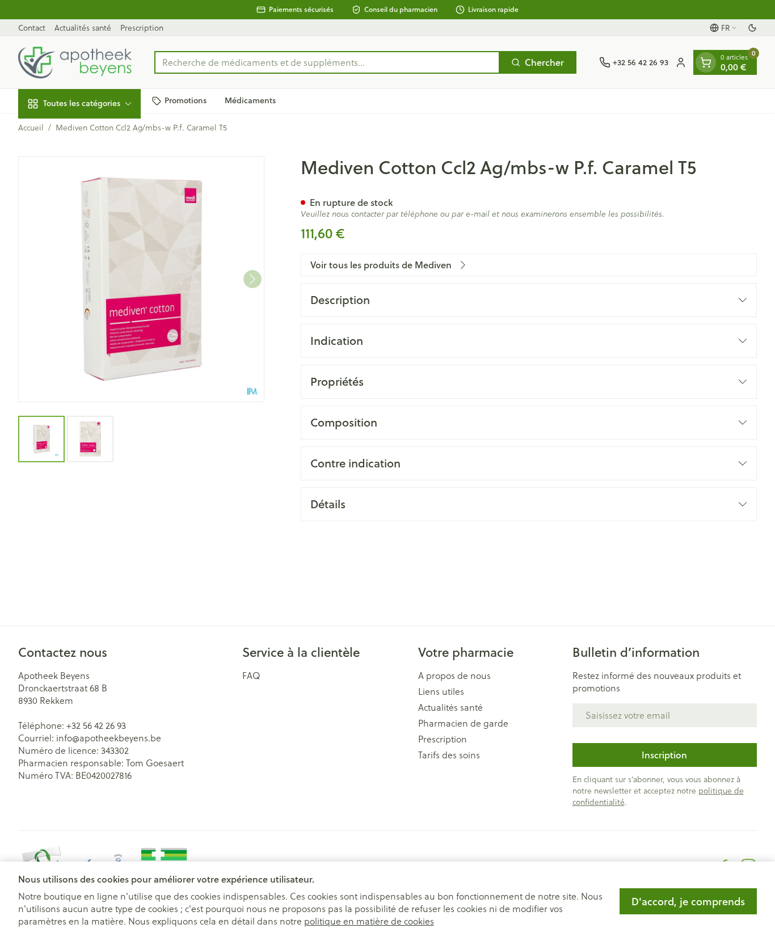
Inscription (664, 754)
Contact (31, 27)
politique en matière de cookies (369, 921)
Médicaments (250, 100)
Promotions (186, 100)
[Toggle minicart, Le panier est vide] (706, 62)
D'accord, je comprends (688, 901)
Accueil (31, 127)
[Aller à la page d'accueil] (75, 62)
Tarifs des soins (449, 755)
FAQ (251, 675)
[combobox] (327, 62)
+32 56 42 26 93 (96, 725)
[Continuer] (252, 279)
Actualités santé (82, 27)
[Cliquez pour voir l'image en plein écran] (141, 279)
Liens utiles (441, 691)
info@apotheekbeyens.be (108, 738)
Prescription (141, 27)
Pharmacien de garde (463, 723)
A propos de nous (454, 675)
